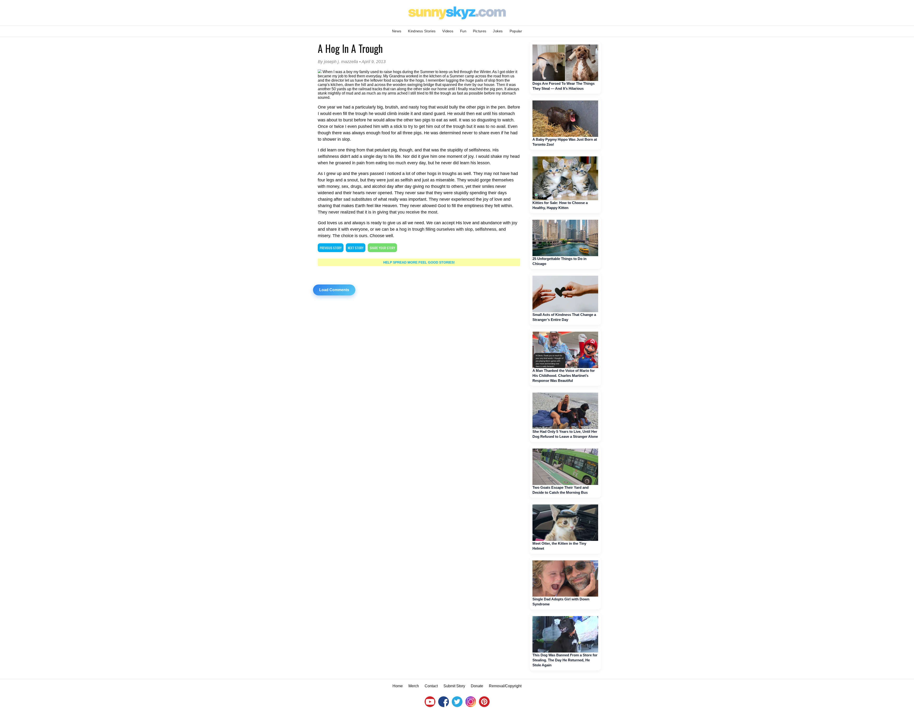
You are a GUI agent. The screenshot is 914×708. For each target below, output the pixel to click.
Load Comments (334, 290)
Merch (413, 686)
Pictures (479, 31)
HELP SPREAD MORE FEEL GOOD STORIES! (419, 262)
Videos (447, 31)
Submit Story (454, 686)
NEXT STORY (355, 247)
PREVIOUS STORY (331, 247)
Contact (431, 686)
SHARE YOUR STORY (382, 247)
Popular (516, 31)
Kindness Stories (422, 31)
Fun (463, 31)
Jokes (498, 31)
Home (397, 686)
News (396, 31)
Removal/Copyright (505, 686)
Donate (477, 686)
